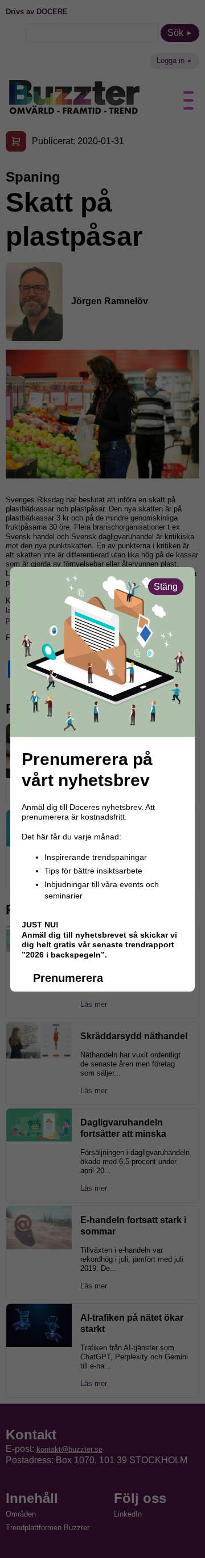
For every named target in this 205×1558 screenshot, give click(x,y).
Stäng (166, 586)
